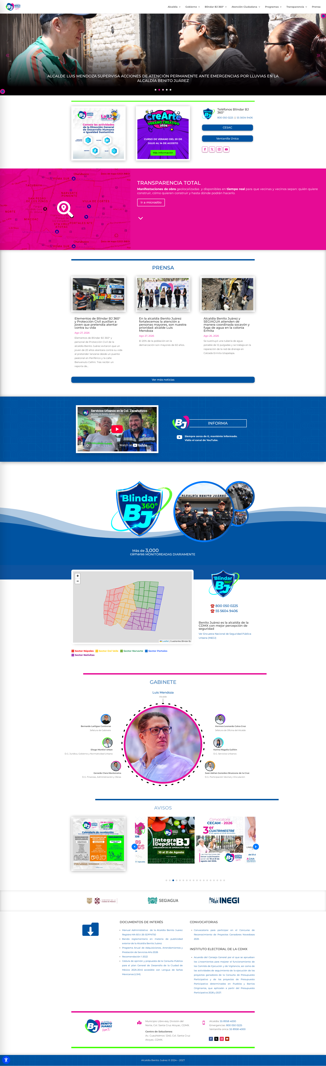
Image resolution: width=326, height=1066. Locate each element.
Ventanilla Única (227, 138)
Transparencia (295, 7)
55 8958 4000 (228, 1021)
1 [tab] (155, 90)
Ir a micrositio (151, 202)
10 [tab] (197, 880)
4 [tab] (167, 90)
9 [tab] (193, 880)
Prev (7, 54)
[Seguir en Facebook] (205, 149)
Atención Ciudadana (244, 7)
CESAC (227, 127)
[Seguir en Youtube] (226, 149)
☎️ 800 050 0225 (224, 606)
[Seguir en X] (212, 149)
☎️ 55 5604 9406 (224, 611)
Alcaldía (173, 7)
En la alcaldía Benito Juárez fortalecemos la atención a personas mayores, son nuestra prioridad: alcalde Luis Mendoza (162, 325)
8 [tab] (190, 880)
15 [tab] (214, 880)
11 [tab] (200, 880)
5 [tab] (170, 90)
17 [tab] (221, 880)
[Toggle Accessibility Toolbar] (6, 1059)
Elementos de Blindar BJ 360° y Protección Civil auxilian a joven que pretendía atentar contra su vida (97, 323)
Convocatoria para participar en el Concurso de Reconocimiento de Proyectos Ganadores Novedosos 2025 (224, 934)
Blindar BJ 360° (214, 7)
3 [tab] (163, 90)
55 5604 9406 (245, 117)
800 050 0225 (225, 117)
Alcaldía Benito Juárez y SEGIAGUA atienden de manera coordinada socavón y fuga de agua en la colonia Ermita (227, 325)
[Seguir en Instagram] (219, 149)
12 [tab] (204, 880)
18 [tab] (224, 880)
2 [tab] (159, 90)
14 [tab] (210, 880)
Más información (163, 152)
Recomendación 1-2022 (135, 956)
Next (318, 54)
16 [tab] (217, 880)
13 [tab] (207, 880)
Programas (272, 7)
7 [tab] (187, 880)
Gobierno (191, 7)
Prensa (316, 7)
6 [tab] (183, 880)
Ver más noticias (163, 379)
